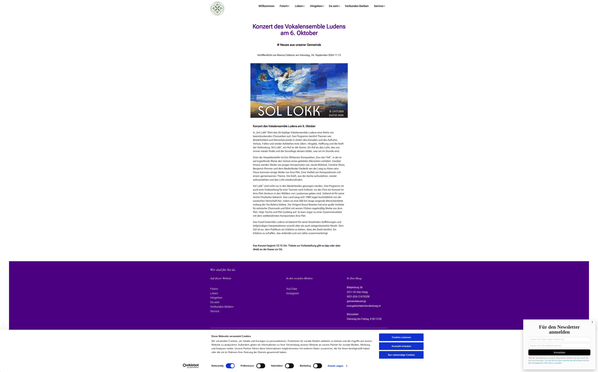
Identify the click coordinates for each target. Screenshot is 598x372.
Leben (299, 6)
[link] (284, 6)
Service (378, 6)
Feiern (284, 6)
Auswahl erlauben (401, 346)
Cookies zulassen (401, 337)
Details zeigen (335, 366)
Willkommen (266, 6)
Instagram (292, 293)
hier (327, 245)
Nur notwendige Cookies (401, 355)
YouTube (291, 288)
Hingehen (316, 6)
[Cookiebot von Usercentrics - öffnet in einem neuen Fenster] (190, 366)
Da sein (333, 6)
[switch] (260, 365)
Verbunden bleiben (357, 6)
